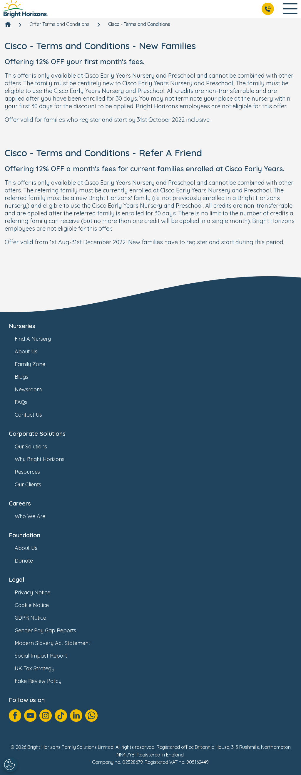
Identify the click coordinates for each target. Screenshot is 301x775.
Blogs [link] (21, 376)
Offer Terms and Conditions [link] (59, 24)
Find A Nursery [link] (33, 338)
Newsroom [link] (28, 389)
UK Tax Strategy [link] (34, 668)
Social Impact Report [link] (41, 655)
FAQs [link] (21, 402)
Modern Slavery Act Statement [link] (52, 643)
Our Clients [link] (28, 484)
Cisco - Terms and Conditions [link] (139, 24)
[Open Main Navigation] (290, 9)
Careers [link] (20, 503)
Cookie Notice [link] (32, 605)
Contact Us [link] (28, 414)
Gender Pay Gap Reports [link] (45, 630)
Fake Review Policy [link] (38, 681)
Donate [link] (24, 560)
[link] (26, 9)
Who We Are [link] (30, 516)
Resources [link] (27, 471)
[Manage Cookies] (10, 764)
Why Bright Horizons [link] (39, 459)
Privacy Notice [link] (32, 592)
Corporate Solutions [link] (37, 433)
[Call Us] (268, 9)
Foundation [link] (24, 535)
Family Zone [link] (30, 364)
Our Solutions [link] (31, 446)
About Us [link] (26, 351)
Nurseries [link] (22, 326)
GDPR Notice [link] (30, 617)
